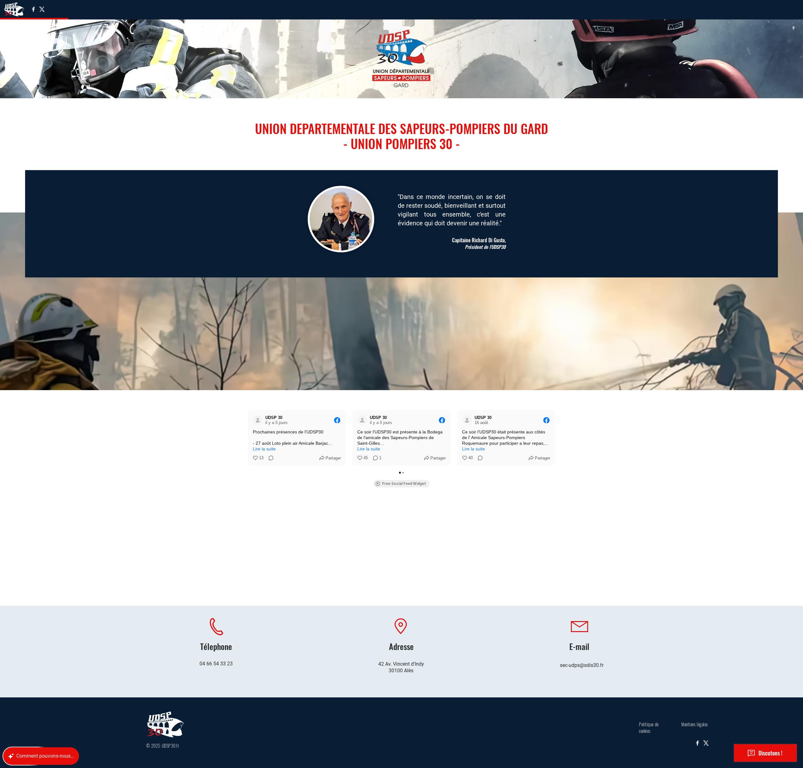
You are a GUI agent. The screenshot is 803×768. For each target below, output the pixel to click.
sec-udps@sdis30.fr (582, 665)
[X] (42, 9)
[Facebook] (33, 9)
